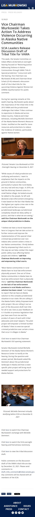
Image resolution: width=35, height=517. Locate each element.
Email (9, 494)
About (17, 502)
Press (4, 12)
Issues (27, 505)
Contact (23, 509)
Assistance (10, 505)
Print (3, 494)
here (7, 338)
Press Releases (15, 12)
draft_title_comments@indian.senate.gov (17, 472)
